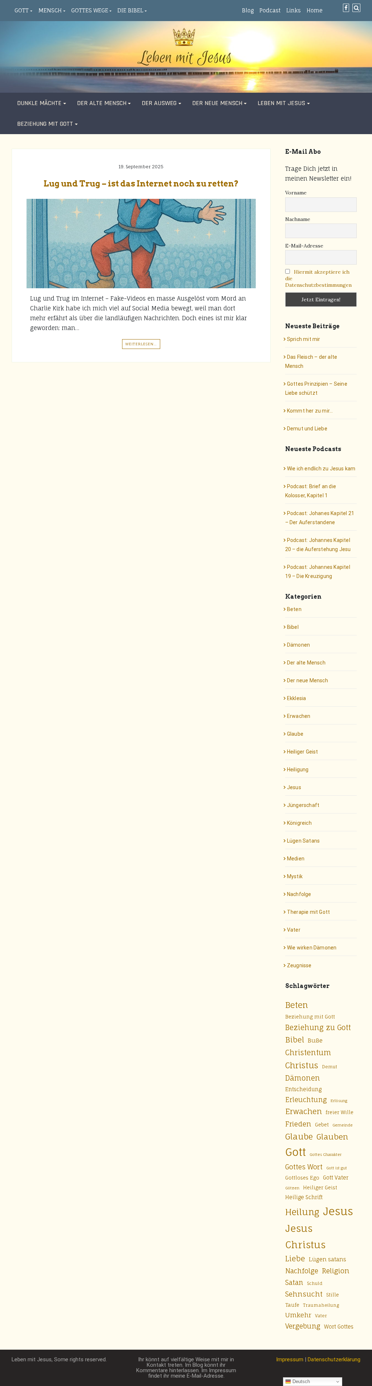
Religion (335, 1270)
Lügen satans (327, 1259)
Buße (315, 1040)
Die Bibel (130, 10)
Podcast (269, 10)
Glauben (332, 1136)
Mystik (295, 876)
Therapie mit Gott (308, 912)
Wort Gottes (338, 1326)
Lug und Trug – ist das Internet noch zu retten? (141, 183)
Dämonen (298, 645)
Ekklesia (296, 698)
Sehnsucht (304, 1294)
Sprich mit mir (303, 339)
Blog (248, 10)
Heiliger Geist (302, 752)
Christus (301, 1065)
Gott (22, 10)
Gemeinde (342, 1125)
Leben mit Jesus (281, 103)
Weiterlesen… (141, 344)
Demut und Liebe (307, 428)
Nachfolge (299, 894)
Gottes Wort (304, 1167)
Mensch (50, 10)
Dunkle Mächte (39, 103)
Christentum (308, 1052)
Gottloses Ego (302, 1178)
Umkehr (298, 1315)
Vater (293, 930)
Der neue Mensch (217, 103)
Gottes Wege (89, 10)
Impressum (289, 1359)
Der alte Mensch (101, 103)
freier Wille (339, 1112)
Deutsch (300, 1381)
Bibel (293, 627)
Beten (294, 609)
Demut (329, 1066)
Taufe (292, 1305)
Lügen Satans (303, 841)
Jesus (294, 787)
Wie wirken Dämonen (312, 948)
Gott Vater (335, 1177)
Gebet (322, 1125)
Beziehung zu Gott (318, 1027)
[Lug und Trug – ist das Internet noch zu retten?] (141, 243)
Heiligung (298, 769)
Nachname (297, 219)
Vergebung (302, 1326)
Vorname (296, 192)
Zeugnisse (299, 965)
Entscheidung (303, 1089)
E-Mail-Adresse (304, 245)
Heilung (302, 1212)
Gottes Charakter (325, 1154)
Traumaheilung (321, 1305)
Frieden (298, 1124)
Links (293, 10)
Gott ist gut (336, 1167)
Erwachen (299, 716)
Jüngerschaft (303, 805)
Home (315, 10)
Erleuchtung (306, 1100)
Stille (332, 1295)
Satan (294, 1282)
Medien (295, 858)
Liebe (295, 1258)
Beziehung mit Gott (45, 124)
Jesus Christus (305, 1236)
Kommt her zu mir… (310, 411)
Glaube (295, 734)
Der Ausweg (159, 103)
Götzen (292, 1187)
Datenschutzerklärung (334, 1359)
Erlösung (339, 1100)
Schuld (315, 1283)
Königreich (299, 823)
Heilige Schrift (304, 1197)
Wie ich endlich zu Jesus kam (321, 468)
